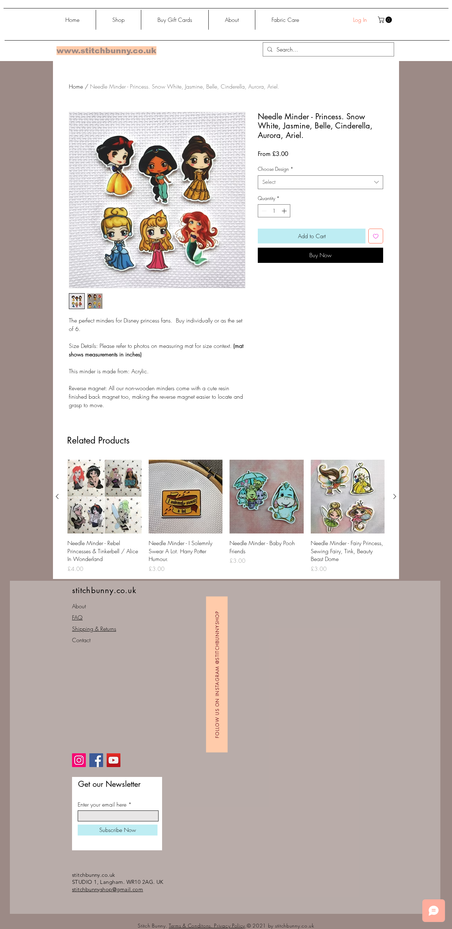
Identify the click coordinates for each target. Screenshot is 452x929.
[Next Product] (395, 496)
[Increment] (284, 211)
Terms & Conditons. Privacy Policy (207, 925)
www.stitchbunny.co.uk (106, 50)
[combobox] (320, 182)
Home (76, 86)
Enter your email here (102, 804)
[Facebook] (96, 760)
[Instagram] (79, 760)
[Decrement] (263, 211)
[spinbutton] (274, 211)
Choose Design (275, 168)
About (79, 606)
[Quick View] (104, 497)
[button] (385, 20)
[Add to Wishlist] (375, 236)
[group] (226, 516)
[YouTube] (113, 760)
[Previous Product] (57, 496)
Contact (81, 640)
